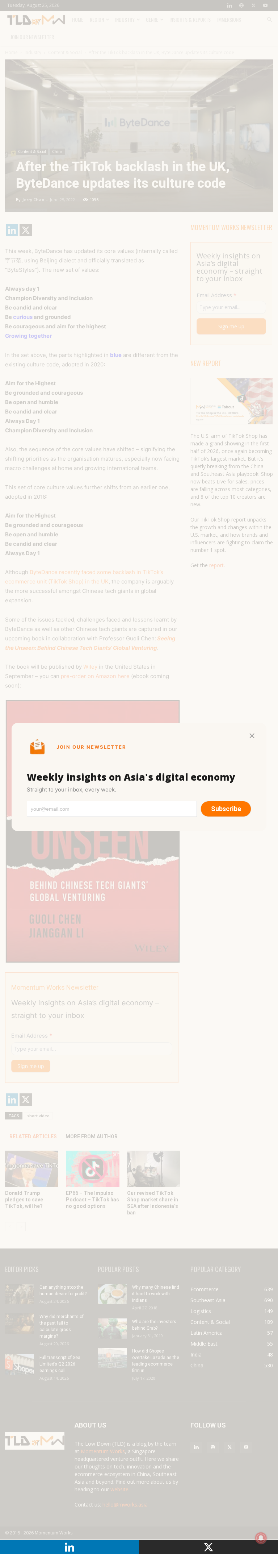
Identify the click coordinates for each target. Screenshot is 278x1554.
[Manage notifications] (261, 1538)
